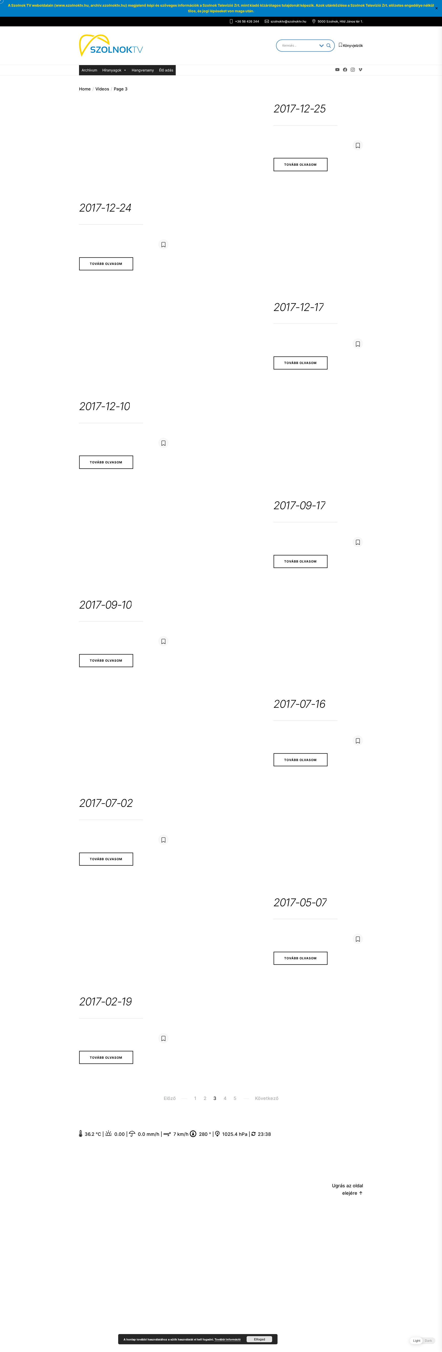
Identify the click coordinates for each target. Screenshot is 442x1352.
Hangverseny (143, 70)
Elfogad (259, 1339)
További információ (228, 1339)
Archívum (89, 70)
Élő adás (166, 70)
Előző (170, 1098)
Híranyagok (111, 70)
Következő (267, 1098)
